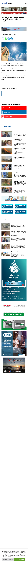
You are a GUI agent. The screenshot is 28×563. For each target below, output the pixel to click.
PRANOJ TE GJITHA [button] (19, 559)
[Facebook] (3, 38)
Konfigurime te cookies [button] (8, 559)
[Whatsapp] (6, 38)
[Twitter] (8, 38)
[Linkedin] (11, 38)
